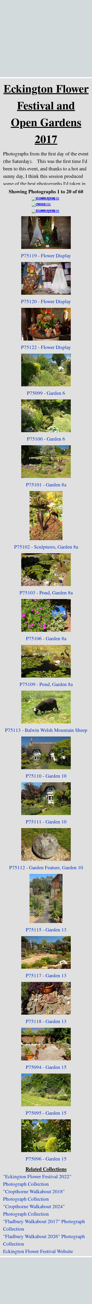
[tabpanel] (46, 113)
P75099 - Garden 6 (46, 392)
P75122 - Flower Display (46, 347)
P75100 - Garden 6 (46, 438)
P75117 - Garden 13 (46, 975)
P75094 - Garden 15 (46, 1066)
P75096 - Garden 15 (46, 1158)
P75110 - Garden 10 (46, 775)
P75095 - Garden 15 (46, 1112)
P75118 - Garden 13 (46, 1021)
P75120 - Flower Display (46, 301)
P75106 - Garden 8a (46, 638)
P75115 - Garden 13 (46, 929)
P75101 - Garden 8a (46, 484)
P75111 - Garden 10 (46, 821)
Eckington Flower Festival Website (38, 1251)
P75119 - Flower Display (46, 255)
